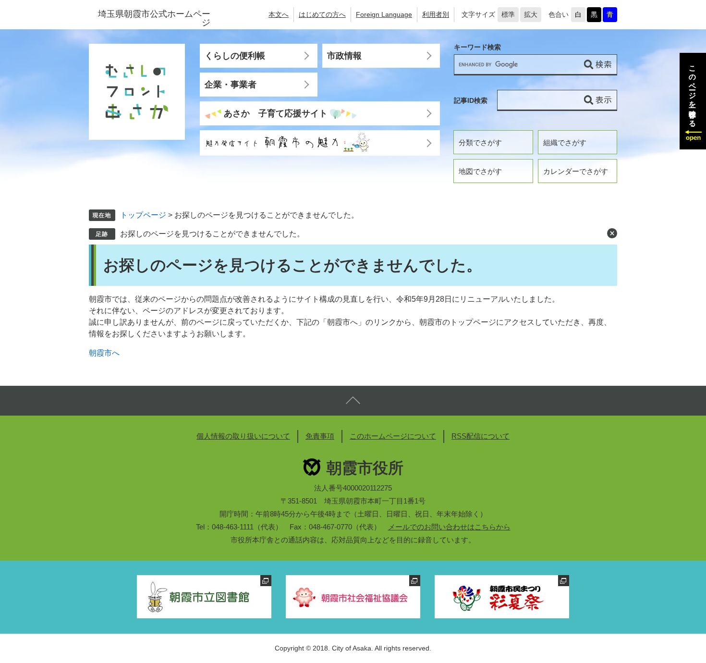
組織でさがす (564, 142)
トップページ (143, 215)
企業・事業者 (230, 84)
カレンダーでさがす (575, 171)
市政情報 (344, 56)
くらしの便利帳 (235, 56)
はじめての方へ (322, 14)
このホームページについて (393, 436)
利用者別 (435, 14)
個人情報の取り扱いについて (243, 436)
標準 (508, 14)
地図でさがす (480, 171)
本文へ (278, 14)
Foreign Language (384, 14)
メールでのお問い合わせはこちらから (449, 527)
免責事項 (319, 436)
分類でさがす (480, 142)
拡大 (530, 14)
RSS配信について (480, 436)
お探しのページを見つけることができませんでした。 (212, 234)
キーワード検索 (477, 47)
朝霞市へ (104, 353)
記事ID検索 (470, 100)
